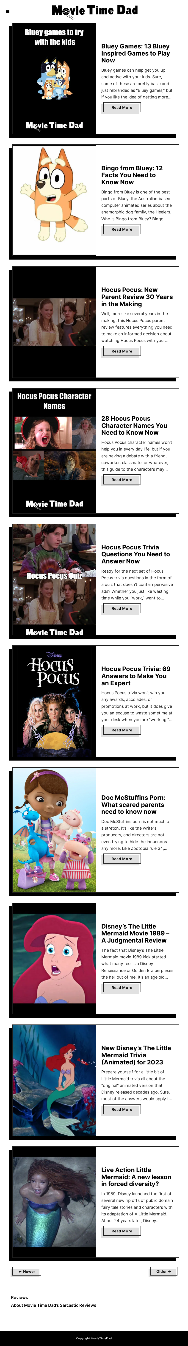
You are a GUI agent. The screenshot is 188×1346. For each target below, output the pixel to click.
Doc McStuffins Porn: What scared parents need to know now (133, 804)
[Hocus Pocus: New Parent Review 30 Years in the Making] (54, 322)
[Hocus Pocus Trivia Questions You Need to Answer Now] (54, 579)
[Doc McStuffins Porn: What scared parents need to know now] (54, 830)
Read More (123, 108)
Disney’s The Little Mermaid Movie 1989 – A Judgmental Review (135, 933)
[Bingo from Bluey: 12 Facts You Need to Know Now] (54, 200)
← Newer (26, 1271)
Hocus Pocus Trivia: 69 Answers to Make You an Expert (136, 676)
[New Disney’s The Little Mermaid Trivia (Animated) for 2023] (54, 1080)
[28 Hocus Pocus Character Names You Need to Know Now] (54, 451)
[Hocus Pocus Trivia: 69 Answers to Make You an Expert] (54, 701)
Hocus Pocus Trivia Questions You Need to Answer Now (135, 554)
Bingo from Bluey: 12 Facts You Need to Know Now (132, 175)
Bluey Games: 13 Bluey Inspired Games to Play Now (135, 53)
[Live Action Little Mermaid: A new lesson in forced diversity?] (54, 1202)
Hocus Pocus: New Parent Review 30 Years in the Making (137, 297)
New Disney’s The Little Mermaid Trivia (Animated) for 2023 (136, 1055)
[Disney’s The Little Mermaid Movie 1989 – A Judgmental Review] (54, 958)
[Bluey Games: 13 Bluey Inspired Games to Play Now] (54, 78)
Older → (163, 1271)
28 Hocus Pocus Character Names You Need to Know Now (134, 425)
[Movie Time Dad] (94, 11)
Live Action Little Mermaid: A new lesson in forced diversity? (136, 1177)
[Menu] (7, 11)
